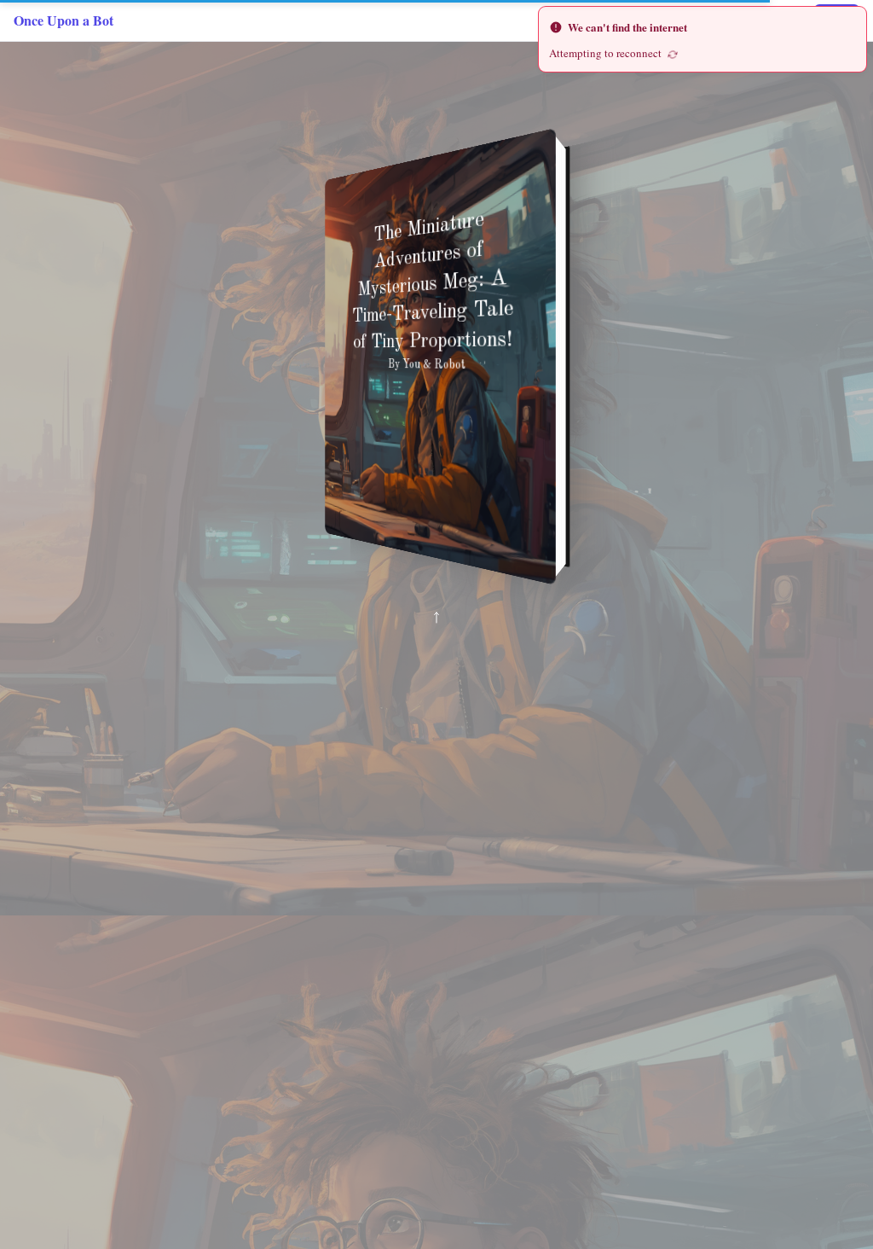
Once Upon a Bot (63, 20)
